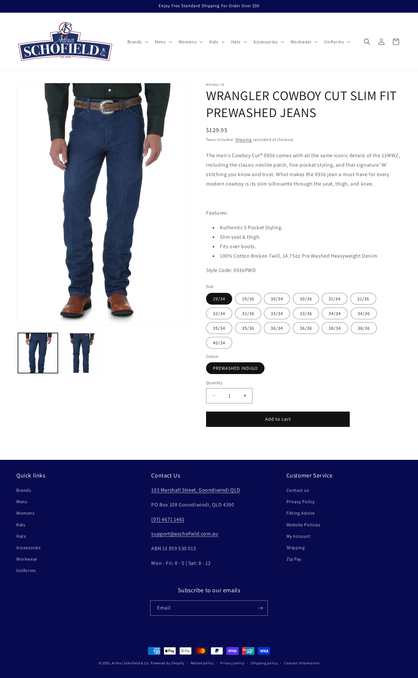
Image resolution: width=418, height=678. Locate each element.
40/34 (219, 343)
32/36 (248, 313)
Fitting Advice (300, 513)
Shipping (243, 139)
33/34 (277, 313)
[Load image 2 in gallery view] (81, 353)
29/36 (248, 299)
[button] (137, 42)
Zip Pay (293, 559)
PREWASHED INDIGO (235, 368)
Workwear (27, 559)
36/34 (277, 328)
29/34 (219, 299)
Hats (21, 536)
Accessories (28, 547)
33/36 (306, 313)
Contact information (301, 663)
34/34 (335, 313)
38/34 (335, 328)
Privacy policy (232, 663)
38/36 (364, 328)
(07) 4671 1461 (167, 519)
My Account (298, 536)
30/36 (306, 299)
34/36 (364, 313)
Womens (25, 513)
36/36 (306, 328)
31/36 (363, 299)
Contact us (297, 490)
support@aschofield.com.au (184, 533)
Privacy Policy (300, 502)
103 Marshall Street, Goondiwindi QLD (195, 490)
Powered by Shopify (167, 663)
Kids (20, 525)
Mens (21, 502)
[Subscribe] (260, 608)
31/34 (335, 299)
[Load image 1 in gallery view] (38, 353)
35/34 (219, 328)
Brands (23, 490)
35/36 (248, 328)
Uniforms (26, 570)
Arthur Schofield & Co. (131, 663)
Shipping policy (264, 663)
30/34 (277, 299)
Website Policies (303, 525)
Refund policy (202, 663)
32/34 (219, 313)
